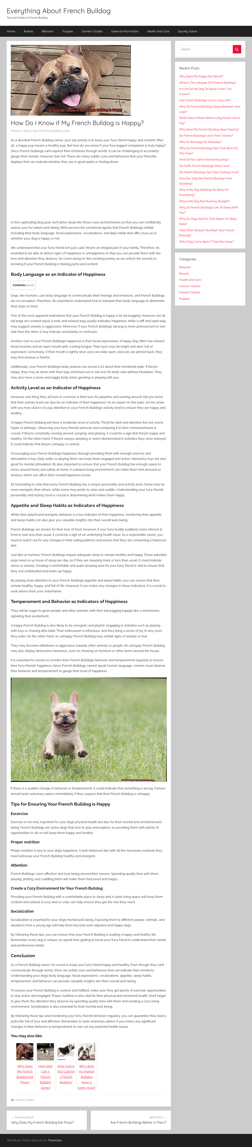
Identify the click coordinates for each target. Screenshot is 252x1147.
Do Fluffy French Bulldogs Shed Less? (204, 166)
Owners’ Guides (92, 31)
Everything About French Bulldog (59, 10)
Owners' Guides (25, 1099)
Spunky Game (187, 31)
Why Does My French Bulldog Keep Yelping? (209, 129)
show (30, 285)
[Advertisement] (89, 192)
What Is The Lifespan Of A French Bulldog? (207, 82)
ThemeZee (55, 1140)
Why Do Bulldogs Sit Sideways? (200, 142)
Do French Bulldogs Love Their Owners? (206, 135)
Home (11, 31)
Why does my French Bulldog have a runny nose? (87, 1077)
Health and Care (158, 31)
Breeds (28, 31)
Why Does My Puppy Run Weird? (201, 76)
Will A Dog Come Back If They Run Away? (206, 241)
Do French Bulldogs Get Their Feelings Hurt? (209, 172)
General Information (125, 31)
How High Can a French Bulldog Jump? (45, 1077)
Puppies (68, 31)
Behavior (48, 31)
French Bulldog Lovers (56, 130)
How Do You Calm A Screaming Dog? (204, 159)
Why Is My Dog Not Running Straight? (204, 201)
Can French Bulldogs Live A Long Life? (205, 100)
